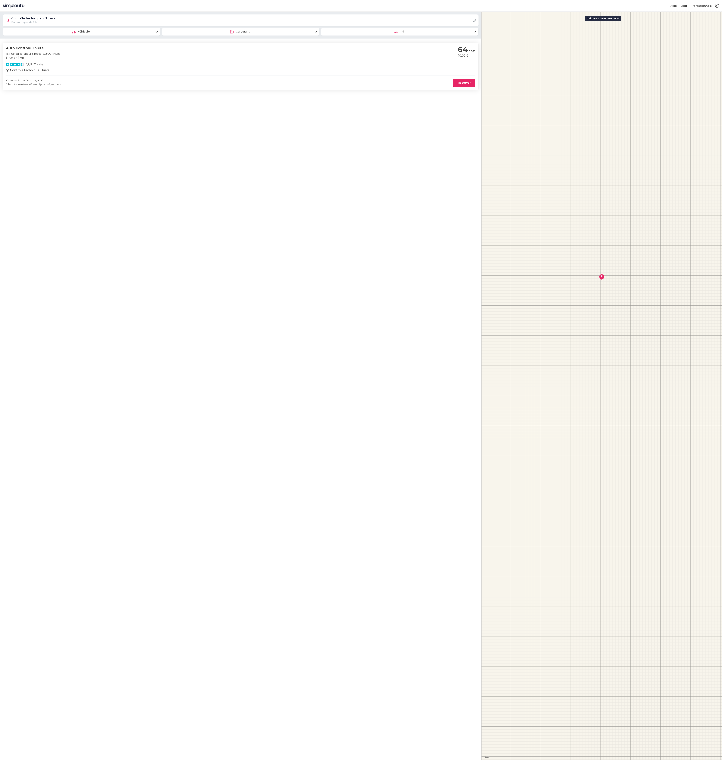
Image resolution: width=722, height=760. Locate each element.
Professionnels (701, 6)
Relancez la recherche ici (603, 18)
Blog (683, 6)
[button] (717, 6)
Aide (673, 6)
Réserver (464, 82)
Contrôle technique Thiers (29, 70)
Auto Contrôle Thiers (24, 48)
